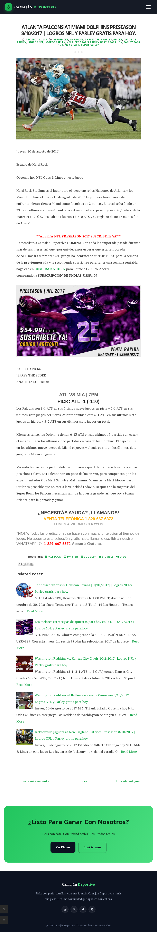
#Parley (106, 39)
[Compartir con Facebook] (32, 564)
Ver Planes (63, 847)
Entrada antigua (128, 781)
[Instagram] (65, 909)
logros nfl (36, 42)
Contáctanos (92, 847)
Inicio (82, 781)
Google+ (89, 556)
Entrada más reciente (33, 781)
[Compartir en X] (28, 564)
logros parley (55, 42)
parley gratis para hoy (106, 42)
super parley (90, 45)
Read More (35, 611)
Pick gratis (72, 45)
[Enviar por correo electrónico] (20, 564)
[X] (74, 909)
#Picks (117, 39)
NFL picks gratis (77, 42)
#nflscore (92, 39)
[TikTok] (83, 909)
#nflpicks (76, 39)
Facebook (54, 556)
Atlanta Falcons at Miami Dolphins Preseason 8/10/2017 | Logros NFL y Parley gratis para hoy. (78, 30)
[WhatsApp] (92, 909)
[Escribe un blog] (24, 564)
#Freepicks (60, 39)
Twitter (72, 556)
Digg (122, 556)
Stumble (107, 556)
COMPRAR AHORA (50, 269)
